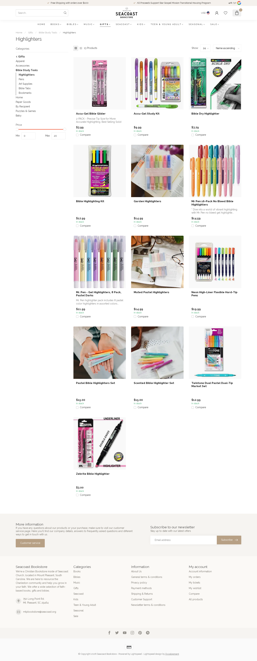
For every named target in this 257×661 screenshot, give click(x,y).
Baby (19, 115)
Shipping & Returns (142, 593)
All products (196, 599)
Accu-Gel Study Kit (146, 113)
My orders (195, 577)
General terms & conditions (146, 577)
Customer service (30, 543)
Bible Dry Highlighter (205, 113)
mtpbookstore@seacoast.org (39, 611)
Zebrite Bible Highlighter (93, 473)
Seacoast (123, 24)
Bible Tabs (25, 88)
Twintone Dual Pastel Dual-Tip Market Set (212, 384)
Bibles (72, 24)
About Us (136, 571)
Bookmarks (25, 92)
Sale (213, 24)
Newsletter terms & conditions (148, 605)
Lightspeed (136, 654)
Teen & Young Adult (166, 24)
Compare (85, 135)
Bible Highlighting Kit (90, 201)
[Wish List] (225, 12)
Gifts (104, 24)
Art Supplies (25, 83)
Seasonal (196, 24)
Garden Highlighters (147, 201)
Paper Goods (23, 102)
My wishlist (195, 588)
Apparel (20, 61)
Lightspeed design (153, 654)
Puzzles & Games (26, 111)
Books (55, 24)
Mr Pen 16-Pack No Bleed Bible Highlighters (212, 203)
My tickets (194, 582)
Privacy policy (139, 582)
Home (41, 24)
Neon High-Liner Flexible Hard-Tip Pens (214, 294)
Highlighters (69, 32)
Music (88, 24)
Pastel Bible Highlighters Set (95, 383)
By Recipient (23, 106)
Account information (200, 571)
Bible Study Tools (48, 32)
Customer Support (141, 599)
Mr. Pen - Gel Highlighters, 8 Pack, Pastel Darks (98, 294)
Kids (140, 24)
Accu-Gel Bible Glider (91, 113)
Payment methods (141, 588)
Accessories (23, 65)
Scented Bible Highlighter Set (154, 383)
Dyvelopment (172, 654)
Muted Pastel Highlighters (151, 292)
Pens (21, 79)
